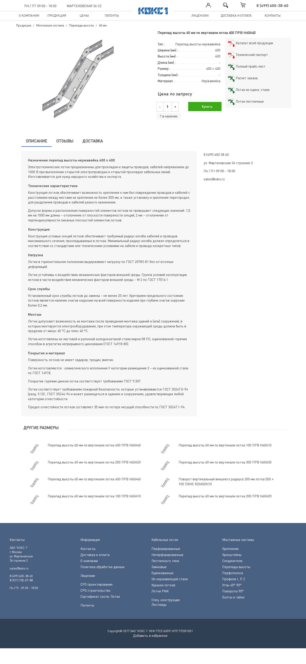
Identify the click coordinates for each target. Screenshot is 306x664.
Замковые (159, 567)
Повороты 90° (233, 591)
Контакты (272, 15)
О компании (29, 15)
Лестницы (158, 604)
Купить (207, 106)
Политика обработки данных (102, 567)
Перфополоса (232, 573)
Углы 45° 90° (231, 585)
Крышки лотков (163, 585)
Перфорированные (165, 549)
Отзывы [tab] (64, 140)
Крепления (230, 549)
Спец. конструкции (165, 600)
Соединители (232, 561)
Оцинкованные (162, 573)
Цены (84, 15)
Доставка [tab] (92, 140)
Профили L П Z (233, 579)
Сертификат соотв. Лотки (100, 596)
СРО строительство (95, 590)
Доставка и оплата (236, 15)
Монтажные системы (238, 540)
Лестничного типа (165, 561)
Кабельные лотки (164, 540)
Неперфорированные (167, 555)
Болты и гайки (233, 597)
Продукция (56, 15)
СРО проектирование (96, 584)
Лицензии (200, 15)
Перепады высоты (236, 567)
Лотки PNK (160, 591)
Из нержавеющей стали (169, 579)
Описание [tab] (36, 140)
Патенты (112, 15)
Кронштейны (231, 555)
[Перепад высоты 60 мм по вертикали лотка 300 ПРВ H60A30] (82, 81)
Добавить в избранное (150, 635)
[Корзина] (247, 4)
